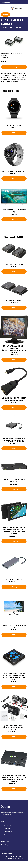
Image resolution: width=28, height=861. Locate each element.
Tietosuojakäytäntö (10, 858)
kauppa (5, 14)
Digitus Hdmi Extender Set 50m (14, 264)
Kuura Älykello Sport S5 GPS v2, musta (14, 171)
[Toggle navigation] (3, 8)
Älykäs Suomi (7, 825)
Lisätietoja (14, 67)
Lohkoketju (7, 828)
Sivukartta (20, 858)
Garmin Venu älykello (14, 125)
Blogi (5, 834)
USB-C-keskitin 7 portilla (14, 579)
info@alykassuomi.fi (6, 2)
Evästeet (20, 856)
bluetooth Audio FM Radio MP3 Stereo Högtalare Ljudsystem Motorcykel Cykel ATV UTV (14, 727)
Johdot (10, 53)
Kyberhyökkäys (8, 831)
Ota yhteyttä (13, 856)
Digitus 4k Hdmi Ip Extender (14, 300)
